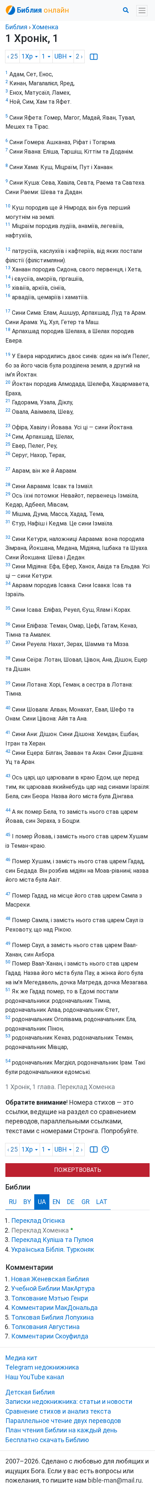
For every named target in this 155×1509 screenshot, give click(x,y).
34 (7, 583)
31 (7, 521)
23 (7, 425)
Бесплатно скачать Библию (47, 1440)
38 (7, 658)
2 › (79, 56)
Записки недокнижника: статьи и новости (68, 1401)
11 (7, 224)
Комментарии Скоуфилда (49, 1336)
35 (7, 608)
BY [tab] (27, 1201)
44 (7, 810)
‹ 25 (12, 56)
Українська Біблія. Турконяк (52, 1249)
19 (7, 354)
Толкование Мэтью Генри (49, 1298)
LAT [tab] (101, 1201)
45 (7, 834)
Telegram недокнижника (42, 1367)
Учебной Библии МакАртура (53, 1288)
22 (7, 410)
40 (7, 707)
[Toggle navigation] (141, 10)
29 (7, 493)
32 (7, 537)
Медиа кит (21, 1358)
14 (7, 277)
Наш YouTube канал (34, 1377)
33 (7, 564)
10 (7, 205)
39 (7, 682)
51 (7, 989)
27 (7, 469)
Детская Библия (30, 1392)
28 (7, 484)
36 (7, 624)
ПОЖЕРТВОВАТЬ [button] (77, 1169)
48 (7, 918)
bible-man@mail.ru (115, 1480)
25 (7, 444)
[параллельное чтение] (93, 56)
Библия (16, 27)
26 (7, 453)
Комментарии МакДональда (54, 1307)
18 (7, 329)
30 (7, 512)
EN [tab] (56, 1201)
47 (7, 894)
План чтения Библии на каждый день (61, 1430)
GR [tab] (85, 1201)
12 (7, 249)
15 (7, 286)
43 (7, 775)
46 (7, 859)
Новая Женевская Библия (50, 1279)
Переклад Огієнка (38, 1220)
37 (7, 642)
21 (7, 400)
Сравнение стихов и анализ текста (58, 1411)
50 (7, 961)
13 (7, 267)
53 (7, 1036)
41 (7, 732)
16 (7, 295)
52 (7, 1017)
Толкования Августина (45, 1326)
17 (7, 311)
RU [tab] (13, 1201)
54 (7, 1060)
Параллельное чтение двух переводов (63, 1420)
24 (7, 435)
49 (7, 943)
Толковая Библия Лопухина (52, 1317)
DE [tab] (70, 1201)
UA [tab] (42, 1201)
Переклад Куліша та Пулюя (52, 1239)
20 (7, 382)
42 (7, 751)
